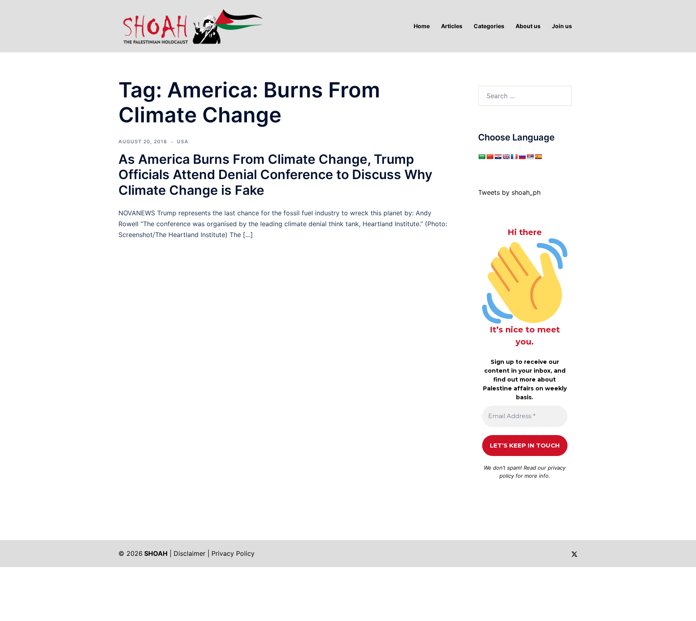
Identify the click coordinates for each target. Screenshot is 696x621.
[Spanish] (538, 156)
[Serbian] (530, 156)
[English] (506, 156)
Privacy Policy (233, 553)
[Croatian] (497, 156)
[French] (514, 156)
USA (182, 141)
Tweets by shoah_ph (509, 192)
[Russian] (522, 156)
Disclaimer (189, 553)
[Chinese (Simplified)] (489, 156)
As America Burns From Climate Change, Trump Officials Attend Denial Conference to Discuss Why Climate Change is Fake (275, 174)
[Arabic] (481, 156)
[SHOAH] (190, 25)
